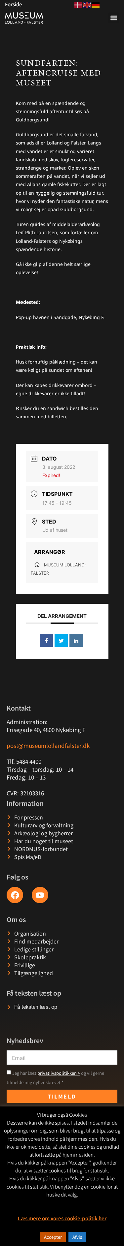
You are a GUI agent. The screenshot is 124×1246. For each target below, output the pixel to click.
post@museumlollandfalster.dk (48, 745)
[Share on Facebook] (46, 640)
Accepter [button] (53, 1237)
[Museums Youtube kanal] (40, 895)
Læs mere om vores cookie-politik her (62, 1218)
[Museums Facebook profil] (15, 895)
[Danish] (78, 4)
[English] (87, 4)
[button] (113, 18)
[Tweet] (61, 640)
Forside (13, 4)
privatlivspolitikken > (58, 1073)
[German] (96, 4)
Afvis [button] (77, 1237)
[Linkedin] (76, 640)
